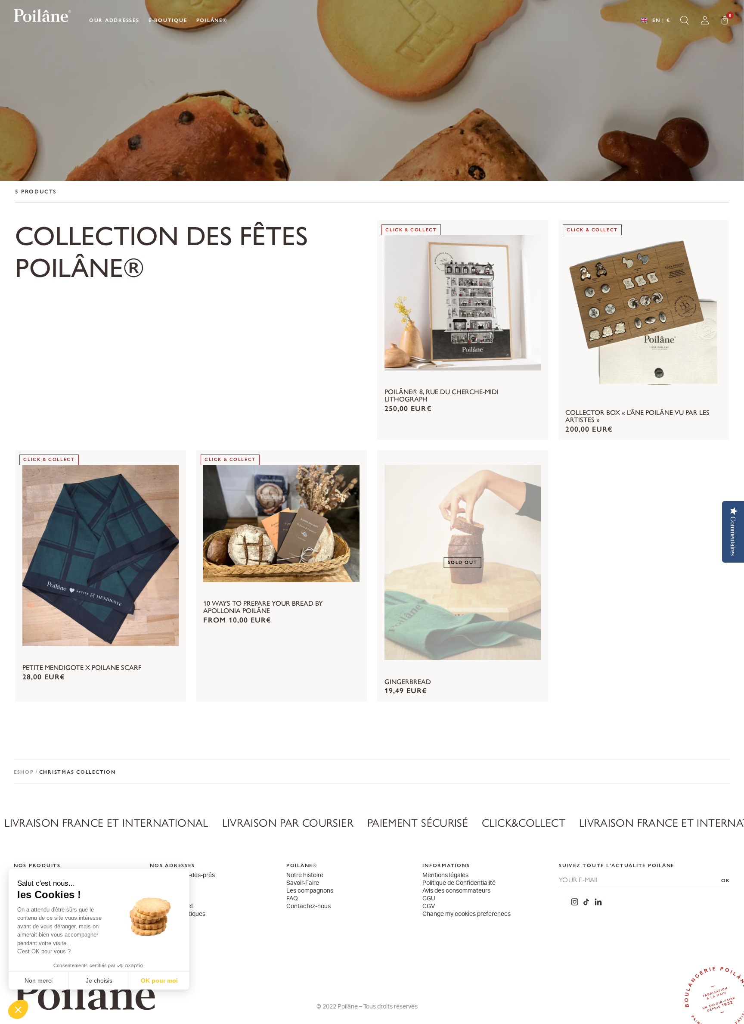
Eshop (24, 772)
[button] (18, 1009)
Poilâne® (211, 20)
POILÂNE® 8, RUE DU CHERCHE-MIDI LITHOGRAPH (441, 396)
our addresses (114, 20)
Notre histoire (304, 875)
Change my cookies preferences (466, 914)
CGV (428, 906)
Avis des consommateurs (456, 891)
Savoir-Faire (302, 883)
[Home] (42, 17)
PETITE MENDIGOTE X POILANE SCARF (81, 668)
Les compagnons (309, 891)
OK (726, 881)
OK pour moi (159, 980)
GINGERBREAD (407, 682)
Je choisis (99, 980)
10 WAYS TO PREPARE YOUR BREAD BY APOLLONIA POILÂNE (263, 607)
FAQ (292, 899)
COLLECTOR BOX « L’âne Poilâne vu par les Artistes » (637, 416)
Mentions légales (445, 875)
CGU (428, 899)
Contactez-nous (308, 906)
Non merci (39, 980)
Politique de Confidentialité (459, 883)
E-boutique (168, 20)
